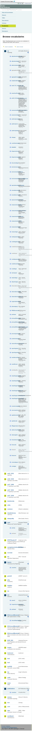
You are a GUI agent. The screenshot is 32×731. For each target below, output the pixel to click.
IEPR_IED (10, 640)
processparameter (15, 333)
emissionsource (15, 167)
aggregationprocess (15, 77)
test (8, 702)
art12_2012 (10, 473)
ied (8, 595)
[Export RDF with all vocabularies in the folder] (28, 53)
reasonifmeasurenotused (15, 343)
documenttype (15, 162)
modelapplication (15, 241)
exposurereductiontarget (15, 199)
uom (8, 706)
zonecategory (15, 462)
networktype (14, 277)
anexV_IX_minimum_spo (15, 85)
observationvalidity (15, 291)
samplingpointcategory (15, 385)
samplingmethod (15, 380)
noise (9, 683)
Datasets (4, 15)
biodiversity (10, 501)
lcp (8, 672)
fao (8, 556)
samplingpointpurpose (15, 390)
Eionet (8, 9)
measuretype (15, 231)
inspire (9, 647)
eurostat (9, 552)
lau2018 (9, 666)
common (10, 509)
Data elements (5, 20)
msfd (8, 677)
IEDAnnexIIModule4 (12, 633)
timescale (14, 444)
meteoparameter (15, 236)
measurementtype (15, 226)
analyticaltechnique (15, 80)
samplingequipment (15, 375)
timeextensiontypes (15, 439)
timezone (14, 455)
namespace (14, 272)
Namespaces (5, 31)
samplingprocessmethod (15, 398)
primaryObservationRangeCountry (15, 327)
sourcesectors (15, 410)
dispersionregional (15, 157)
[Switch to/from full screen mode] (23, 3)
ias (8, 591)
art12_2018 (10, 479)
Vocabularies (5, 25)
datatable (14, 147)
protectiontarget (15, 338)
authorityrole (15, 123)
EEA (8, 1)
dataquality (10, 518)
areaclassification (15, 93)
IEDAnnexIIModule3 (12, 626)
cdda (8, 505)
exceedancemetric (15, 190)
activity (13, 527)
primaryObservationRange (15, 322)
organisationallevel (15, 301)
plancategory (15, 306)
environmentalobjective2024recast (15, 178)
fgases (9, 562)
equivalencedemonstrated (15, 185)
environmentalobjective (15, 171)
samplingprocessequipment (15, 395)
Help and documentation (7, 12)
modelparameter (15, 259)
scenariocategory (15, 406)
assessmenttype (15, 115)
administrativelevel (15, 65)
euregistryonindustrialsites (12, 547)
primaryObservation (15, 318)
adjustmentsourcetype (15, 56)
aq (8, 51)
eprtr (8, 522)
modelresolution (15, 263)
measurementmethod (15, 221)
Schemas (4, 23)
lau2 (8, 662)
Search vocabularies (9, 46)
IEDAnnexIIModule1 (12, 615)
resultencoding (15, 357)
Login (20, 3)
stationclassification (15, 429)
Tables (3, 17)
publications (11, 688)
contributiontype (15, 143)
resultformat (14, 364)
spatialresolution (15, 415)
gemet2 (9, 576)
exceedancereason (15, 194)
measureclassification (15, 204)
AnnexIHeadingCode (15, 620)
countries (14, 567)
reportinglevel (15, 348)
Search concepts (20, 46)
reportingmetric (15, 352)
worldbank (10, 716)
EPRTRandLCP (12, 540)
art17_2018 (10, 495)
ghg (8, 580)
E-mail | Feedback (6, 726)
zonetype (14, 466)
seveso (9, 697)
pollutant (14, 314)
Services (4, 28)
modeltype (14, 268)
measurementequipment (15, 216)
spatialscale (14, 421)
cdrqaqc (14, 137)
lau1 (8, 658)
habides (9, 585)
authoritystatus (15, 130)
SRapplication (15, 426)
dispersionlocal (15, 151)
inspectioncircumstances (15, 604)
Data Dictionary (13, 9)
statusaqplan (15, 434)
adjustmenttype (15, 61)
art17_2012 (10, 490)
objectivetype (15, 281)
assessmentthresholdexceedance (15, 110)
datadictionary (11, 513)
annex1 (13, 600)
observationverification (15, 296)
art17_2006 (10, 484)
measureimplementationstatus (15, 210)
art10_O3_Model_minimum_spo (15, 98)
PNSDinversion (15, 310)
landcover (10, 653)
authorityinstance (15, 119)
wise (8, 710)
